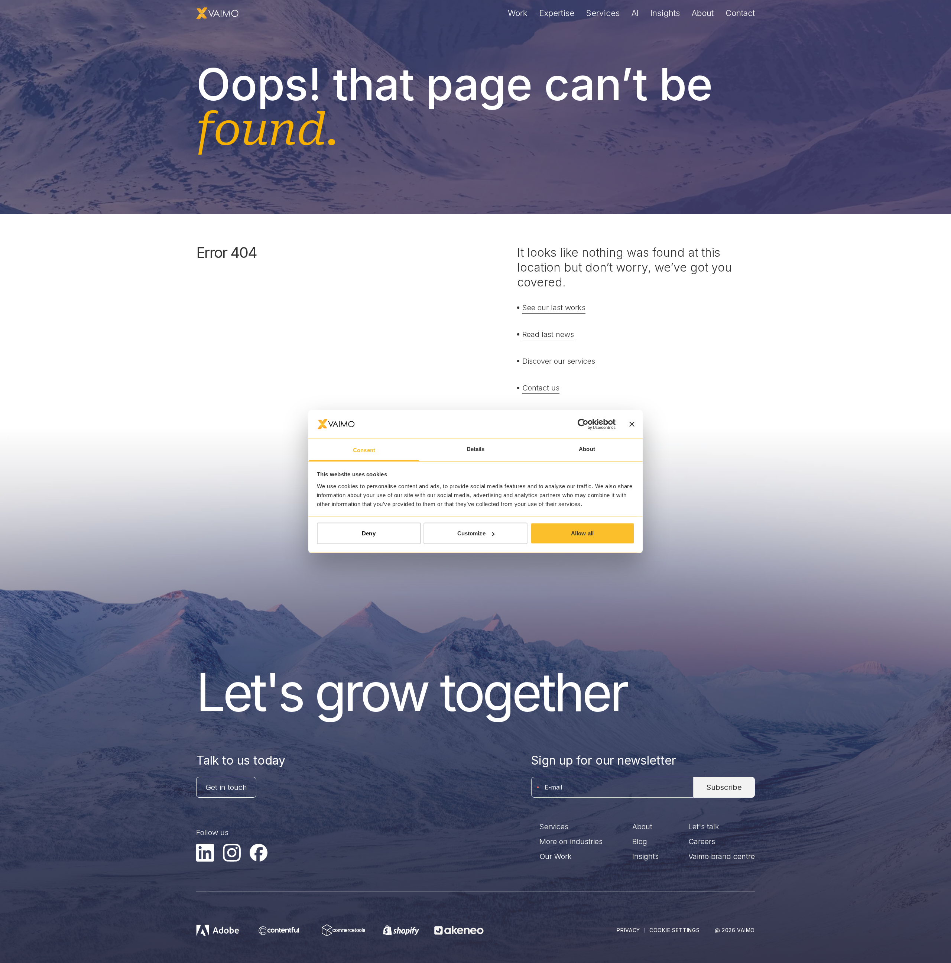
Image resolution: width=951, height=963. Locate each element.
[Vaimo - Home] (217, 13)
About (703, 13)
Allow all (582, 533)
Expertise (556, 13)
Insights (665, 13)
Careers (701, 841)
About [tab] (587, 448)
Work (518, 13)
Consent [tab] (364, 450)
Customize (471, 533)
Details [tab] (476, 448)
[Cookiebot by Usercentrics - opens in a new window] (583, 424)
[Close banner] (631, 424)
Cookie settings (674, 930)
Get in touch (226, 787)
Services (603, 13)
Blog (639, 841)
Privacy (628, 930)
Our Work (555, 856)
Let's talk (703, 826)
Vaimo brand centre (721, 856)
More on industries (571, 841)
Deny (368, 533)
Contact (740, 13)
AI (635, 13)
